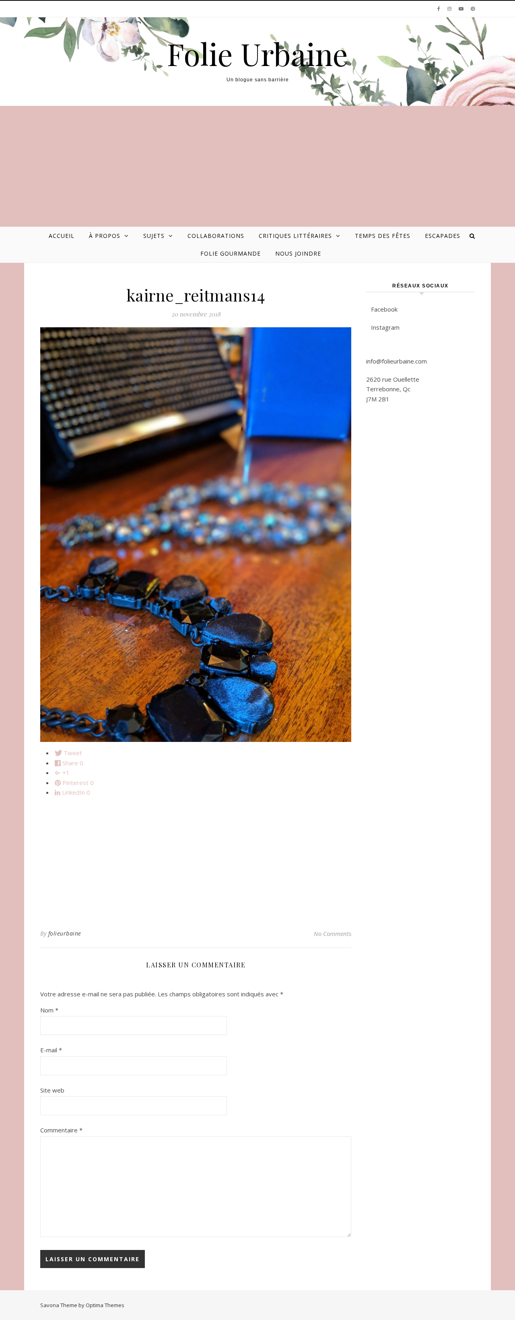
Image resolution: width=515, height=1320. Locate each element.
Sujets (154, 236)
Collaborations (215, 236)
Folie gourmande (230, 253)
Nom (49, 1010)
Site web (52, 1090)
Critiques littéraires (295, 236)
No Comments (332, 934)
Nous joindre (298, 253)
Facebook (384, 309)
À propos (104, 236)
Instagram (385, 327)
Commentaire (61, 1130)
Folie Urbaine (257, 54)
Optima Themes (105, 1305)
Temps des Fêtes (382, 236)
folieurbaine (64, 933)
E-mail (51, 1050)
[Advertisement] (257, 166)
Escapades (442, 236)
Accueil (61, 236)
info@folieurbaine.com (396, 361)
